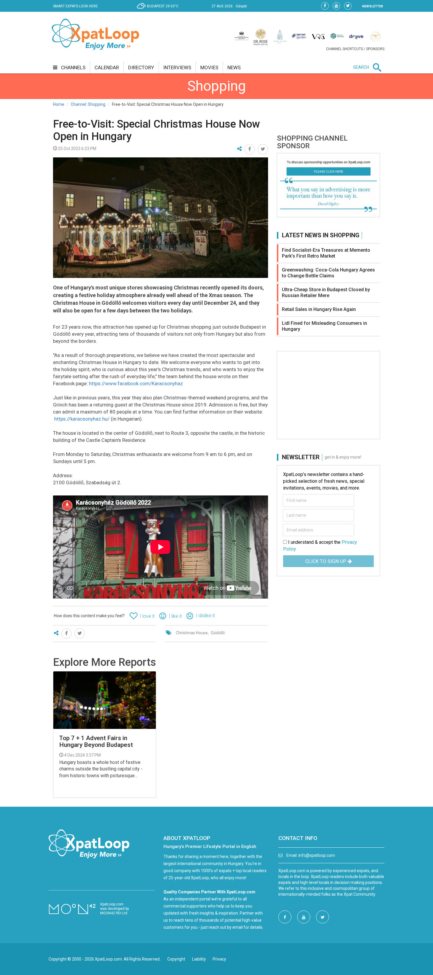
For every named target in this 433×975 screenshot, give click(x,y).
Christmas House (192, 632)
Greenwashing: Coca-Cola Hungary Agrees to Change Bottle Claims (328, 273)
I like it (175, 616)
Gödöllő (218, 632)
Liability (199, 959)
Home (58, 104)
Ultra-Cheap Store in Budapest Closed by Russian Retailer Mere (326, 292)
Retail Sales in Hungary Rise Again (319, 309)
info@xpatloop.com (316, 855)
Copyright (176, 959)
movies (209, 67)
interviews (177, 67)
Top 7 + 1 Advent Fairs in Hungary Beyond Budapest (96, 741)
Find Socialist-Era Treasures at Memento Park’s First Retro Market (326, 253)
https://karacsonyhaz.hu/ (82, 419)
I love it (147, 616)
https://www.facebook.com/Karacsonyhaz (136, 383)
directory (141, 67)
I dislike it (205, 615)
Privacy (219, 959)
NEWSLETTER (372, 6)
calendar (107, 67)
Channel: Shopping (88, 104)
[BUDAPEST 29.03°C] (159, 10)
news (234, 67)
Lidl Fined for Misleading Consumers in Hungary (324, 326)
